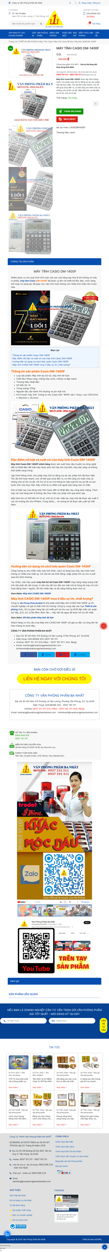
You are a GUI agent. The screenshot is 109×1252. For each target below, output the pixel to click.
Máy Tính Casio (46, 41)
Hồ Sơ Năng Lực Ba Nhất (21, 1200)
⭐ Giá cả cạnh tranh (19, 1220)
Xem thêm (13, 1087)
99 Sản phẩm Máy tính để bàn (38, 617)
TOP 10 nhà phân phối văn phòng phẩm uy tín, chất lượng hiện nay (18, 1080)
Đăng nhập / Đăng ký (91, 3)
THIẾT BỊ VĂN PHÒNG (28, 41)
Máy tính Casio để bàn (63, 41)
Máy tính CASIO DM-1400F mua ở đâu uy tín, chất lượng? (41, 364)
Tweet (47, 654)
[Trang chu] (70, 3)
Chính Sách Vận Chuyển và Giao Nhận (71, 1156)
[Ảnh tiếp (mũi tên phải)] (4, 1248)
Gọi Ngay (91, 16)
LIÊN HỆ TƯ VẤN (103, 1025)
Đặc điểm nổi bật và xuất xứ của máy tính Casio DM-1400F (42, 358)
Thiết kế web (88, 1239)
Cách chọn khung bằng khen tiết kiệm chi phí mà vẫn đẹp (17, 1117)
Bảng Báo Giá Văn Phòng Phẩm (68, 1161)
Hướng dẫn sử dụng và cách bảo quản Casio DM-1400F (40, 361)
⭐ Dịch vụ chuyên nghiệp (21, 1215)
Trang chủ (13, 41)
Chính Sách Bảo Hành (64, 1147)
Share (30, 654)
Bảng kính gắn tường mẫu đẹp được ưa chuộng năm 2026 (89, 1117)
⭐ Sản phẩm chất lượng (20, 1210)
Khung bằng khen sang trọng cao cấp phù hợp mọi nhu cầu (65, 1117)
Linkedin (81, 654)
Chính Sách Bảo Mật (64, 1142)
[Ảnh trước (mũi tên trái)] (1, 1248)
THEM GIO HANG (72, 111)
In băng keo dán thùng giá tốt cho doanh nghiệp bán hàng (90, 1080)
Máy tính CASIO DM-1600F (37, 593)
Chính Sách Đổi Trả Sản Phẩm (68, 1151)
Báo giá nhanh (61, 1166)
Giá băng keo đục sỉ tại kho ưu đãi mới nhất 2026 (66, 1080)
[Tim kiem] (41, 23)
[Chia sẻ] (6, 1245)
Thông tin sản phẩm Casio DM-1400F (31, 355)
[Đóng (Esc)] (9, 1245)
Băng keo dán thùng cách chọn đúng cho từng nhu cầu (41, 1117)
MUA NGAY (69, 119)
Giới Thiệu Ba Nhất (18, 1195)
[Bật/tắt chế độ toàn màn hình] (4, 1245)
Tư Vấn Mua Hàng (17, 1205)
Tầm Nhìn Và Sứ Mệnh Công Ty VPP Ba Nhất (42, 1080)
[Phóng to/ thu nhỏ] (1, 1245)
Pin (64, 654)
